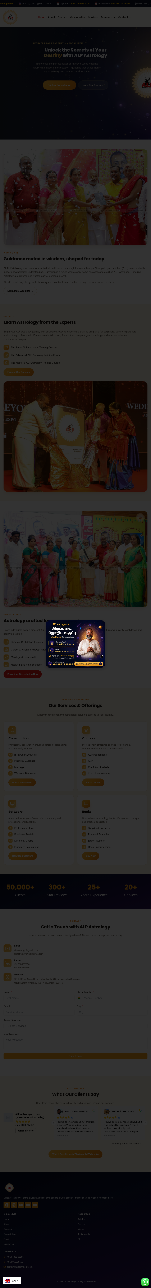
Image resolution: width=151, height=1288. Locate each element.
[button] (101, 624)
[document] (75, 644)
